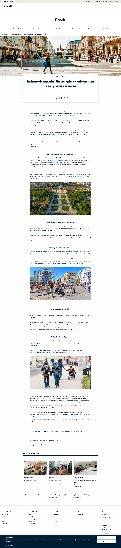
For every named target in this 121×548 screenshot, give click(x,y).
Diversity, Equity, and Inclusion (39, 440)
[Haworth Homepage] (14, 6)
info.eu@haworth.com (109, 520)
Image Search (31, 521)
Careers (3, 519)
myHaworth (80, 514)
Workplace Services (94, 6)
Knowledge (102, 6)
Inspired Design (76, 28)
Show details (9, 545)
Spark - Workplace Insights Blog (7, 34)
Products (81, 6)
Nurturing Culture (37, 28)
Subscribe (91, 28)
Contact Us (57, 514)
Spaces (86, 6)
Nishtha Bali (61, 94)
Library (79, 516)
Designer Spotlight (53, 497)
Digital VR (30, 516)
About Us (108, 6)
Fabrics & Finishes (32, 523)
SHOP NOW (18, 1)
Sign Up (106, 533)
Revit (29, 514)
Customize (105, 541)
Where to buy (57, 521)
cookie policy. (10, 541)
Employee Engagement (65, 494)
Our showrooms (57, 516)
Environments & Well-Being (57, 28)
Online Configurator (32, 519)
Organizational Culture (54, 495)
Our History (4, 516)
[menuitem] (18, 28)
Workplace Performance (19, 28)
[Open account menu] (117, 6)
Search (105, 28)
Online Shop (80, 519)
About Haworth (5, 514)
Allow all (106, 538)
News (3, 521)
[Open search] (114, 6)
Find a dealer (57, 519)
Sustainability (62, 495)
